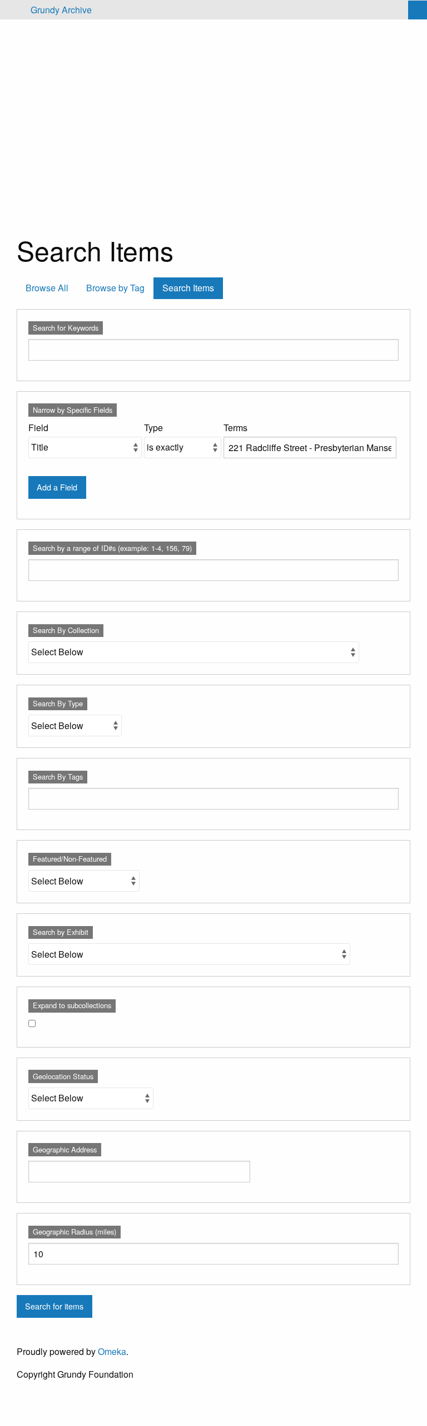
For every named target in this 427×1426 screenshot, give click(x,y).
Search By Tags (58, 776)
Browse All (47, 287)
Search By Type (58, 703)
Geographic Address (65, 1149)
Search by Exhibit (60, 932)
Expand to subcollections (72, 1005)
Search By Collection (66, 630)
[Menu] (13, 10)
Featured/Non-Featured (70, 858)
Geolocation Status (63, 1076)
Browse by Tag (115, 287)
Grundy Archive (61, 9)
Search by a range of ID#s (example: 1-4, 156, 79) (112, 548)
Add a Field (57, 487)
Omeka (112, 1351)
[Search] (417, 10)
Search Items (188, 287)
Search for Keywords (65, 327)
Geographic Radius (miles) (74, 1231)
